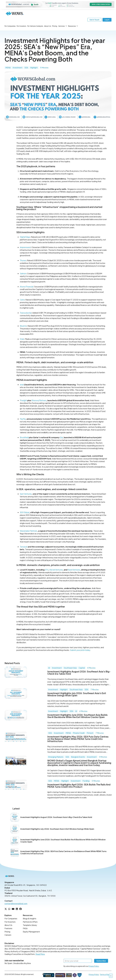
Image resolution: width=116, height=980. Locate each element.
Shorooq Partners (38, 400)
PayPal (22, 419)
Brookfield (24, 437)
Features (8, 928)
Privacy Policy (94, 966)
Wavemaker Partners (28, 531)
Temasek (23, 546)
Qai (61, 437)
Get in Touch (94, 20)
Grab (22, 339)
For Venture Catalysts (35, 26)
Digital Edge (25, 237)
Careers (8, 935)
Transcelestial (25, 313)
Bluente (23, 326)
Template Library (30, 925)
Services (61, 26)
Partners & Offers (30, 922)
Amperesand (25, 247)
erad (22, 384)
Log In (107, 20)
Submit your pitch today (80, 650)
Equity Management (31, 931)
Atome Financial (26, 286)
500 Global (24, 512)
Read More (40, 954)
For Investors (21, 26)
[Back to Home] (15, 13)
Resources (72, 26)
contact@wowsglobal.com (16, 903)
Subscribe (101, 961)
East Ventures (26, 494)
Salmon (23, 273)
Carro (22, 299)
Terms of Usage (105, 974)
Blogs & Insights (29, 918)
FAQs (25, 928)
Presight (23, 400)
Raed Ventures (74, 570)
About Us (47, 26)
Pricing (54, 26)
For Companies (10, 26)
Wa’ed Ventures (56, 570)
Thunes (23, 260)
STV (46, 570)
